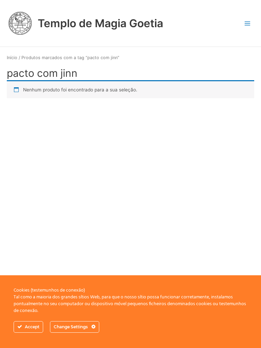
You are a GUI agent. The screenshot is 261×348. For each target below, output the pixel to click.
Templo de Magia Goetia (100, 23)
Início (12, 57)
